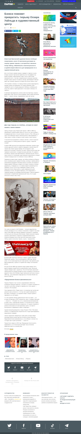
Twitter (16, 30)
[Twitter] (7, 1)
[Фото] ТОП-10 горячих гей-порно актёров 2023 (49, 213)
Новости (20, 4)
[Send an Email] (10, 1)
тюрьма (28, 358)
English (20, 7)
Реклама (58, 1)
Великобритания (10, 358)
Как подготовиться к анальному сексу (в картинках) (49, 103)
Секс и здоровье (30, 4)
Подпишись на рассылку (69, 1)
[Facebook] (5, 1)
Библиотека (57, 4)
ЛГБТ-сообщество (44, 4)
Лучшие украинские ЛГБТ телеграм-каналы (49, 186)
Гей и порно (47, 173)
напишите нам (17, 399)
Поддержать (30, 1)
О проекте (40, 1)
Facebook (9, 30)
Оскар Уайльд (20, 358)
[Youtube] (8, 1)
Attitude (11, 329)
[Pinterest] (12, 1)
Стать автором (50, 1)
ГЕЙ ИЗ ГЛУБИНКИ (68, 4)
